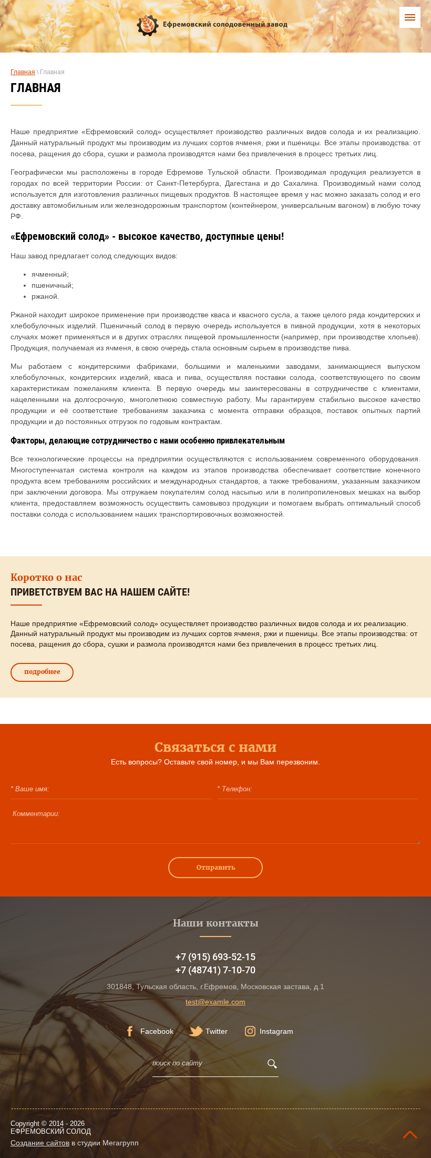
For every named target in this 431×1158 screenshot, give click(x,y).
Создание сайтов (40, 1143)
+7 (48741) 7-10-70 (215, 969)
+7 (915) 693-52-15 (215, 956)
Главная (23, 72)
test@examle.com (215, 1002)
